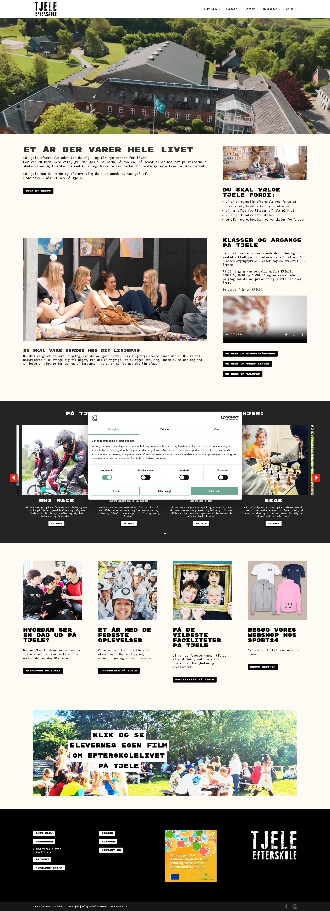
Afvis (116, 491)
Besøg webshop (262, 666)
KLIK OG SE (118, 735)
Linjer (250, 9)
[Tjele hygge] (115, 340)
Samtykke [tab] (113, 429)
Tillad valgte (165, 491)
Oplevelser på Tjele (119, 670)
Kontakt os (111, 850)
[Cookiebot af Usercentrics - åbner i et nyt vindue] (223, 418)
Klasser (231, 9)
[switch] (146, 477)
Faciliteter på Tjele (194, 679)
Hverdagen (270, 9)
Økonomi (42, 859)
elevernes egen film (118, 745)
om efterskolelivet (118, 756)
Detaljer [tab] (165, 429)
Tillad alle (214, 491)
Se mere (56, 523)
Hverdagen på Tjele (43, 670)
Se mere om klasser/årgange (250, 353)
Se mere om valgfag (242, 374)
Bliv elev (210, 9)
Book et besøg (38, 190)
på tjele (118, 766)
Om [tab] (216, 429)
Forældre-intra (49, 867)
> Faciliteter (43, 852)
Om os (290, 9)
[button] (316, 478)
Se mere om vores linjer (247, 363)
